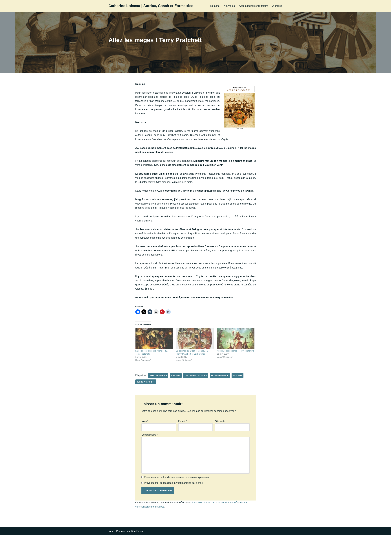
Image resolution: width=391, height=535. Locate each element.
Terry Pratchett (146, 382)
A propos (277, 6)
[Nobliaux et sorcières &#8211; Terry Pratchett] (235, 338)
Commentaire (149, 434)
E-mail (182, 421)
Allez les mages (158, 375)
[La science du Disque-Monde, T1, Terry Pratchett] (154, 338)
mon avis (237, 375)
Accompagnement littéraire (253, 6)
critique (175, 375)
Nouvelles (229, 6)
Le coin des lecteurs (196, 375)
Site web (220, 421)
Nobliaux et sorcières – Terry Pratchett (235, 351)
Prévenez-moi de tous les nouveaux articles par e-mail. (173, 483)
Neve (111, 531)
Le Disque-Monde (219, 375)
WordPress (137, 531)
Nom (144, 421)
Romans (214, 6)
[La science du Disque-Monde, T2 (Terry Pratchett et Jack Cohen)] (195, 338)
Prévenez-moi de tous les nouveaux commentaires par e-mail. (177, 477)
